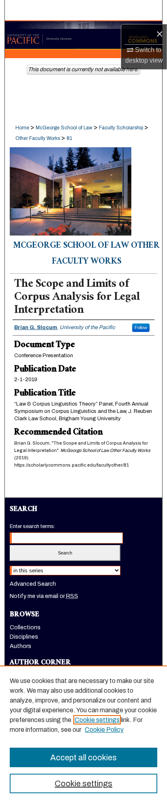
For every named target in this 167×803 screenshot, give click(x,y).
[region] (83, 734)
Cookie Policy (104, 729)
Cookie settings (97, 719)
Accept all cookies (83, 757)
